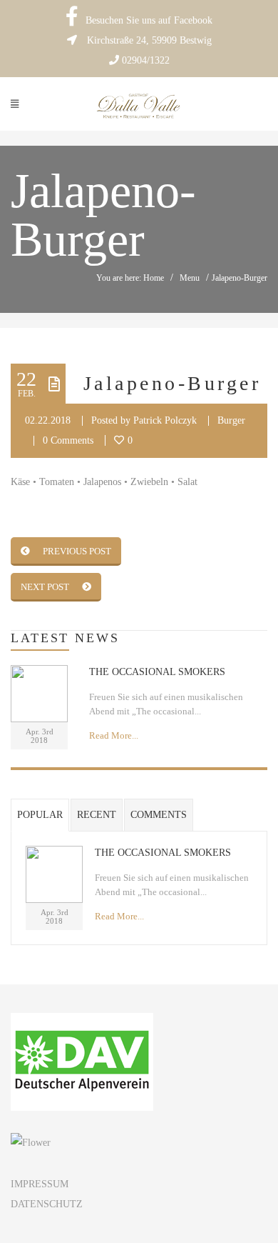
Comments (158, 814)
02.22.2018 (48, 420)
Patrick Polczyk (165, 420)
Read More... (113, 735)
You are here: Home (130, 278)
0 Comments (68, 440)
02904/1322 (146, 60)
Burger (231, 420)
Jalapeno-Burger (172, 383)
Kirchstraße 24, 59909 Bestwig (149, 40)
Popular (40, 814)
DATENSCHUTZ (47, 1204)
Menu (190, 278)
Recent (96, 814)
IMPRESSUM (39, 1184)
